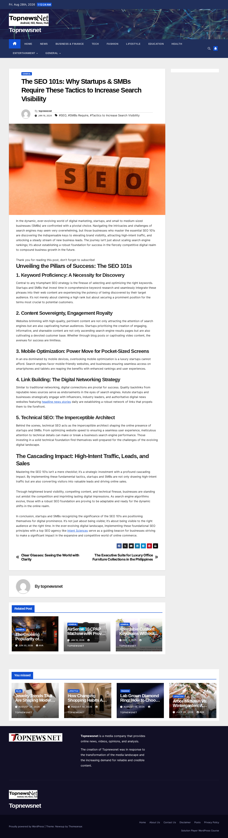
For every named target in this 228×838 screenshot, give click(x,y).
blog (18, 691)
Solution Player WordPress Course (200, 830)
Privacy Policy (211, 822)
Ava (41, 645)
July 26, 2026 (185, 712)
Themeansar (75, 826)
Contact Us (170, 822)
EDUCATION (156, 43)
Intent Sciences (77, 530)
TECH (95, 43)
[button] (209, 48)
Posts (197, 822)
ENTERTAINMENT (24, 53)
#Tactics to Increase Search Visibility (115, 115)
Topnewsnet (25, 30)
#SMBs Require (78, 115)
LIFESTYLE (133, 43)
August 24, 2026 (30, 706)
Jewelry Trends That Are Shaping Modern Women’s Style (34, 700)
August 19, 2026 (82, 706)
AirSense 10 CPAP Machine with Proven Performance (86, 633)
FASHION (112, 43)
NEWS (44, 43)
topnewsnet (45, 110)
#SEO (62, 115)
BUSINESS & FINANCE (70, 43)
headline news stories (56, 401)
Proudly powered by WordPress (27, 826)
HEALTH (177, 43)
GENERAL (52, 53)
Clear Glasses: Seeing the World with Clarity (50, 557)
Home (28, 43)
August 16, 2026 (135, 706)
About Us (154, 822)
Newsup (59, 826)
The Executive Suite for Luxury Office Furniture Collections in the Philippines (122, 557)
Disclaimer (185, 822)
